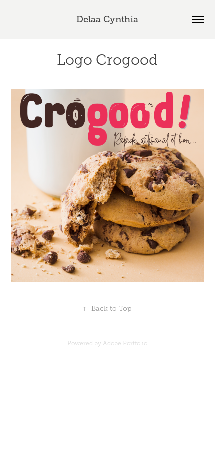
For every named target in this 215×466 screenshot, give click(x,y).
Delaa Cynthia (107, 19)
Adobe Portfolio (125, 343)
